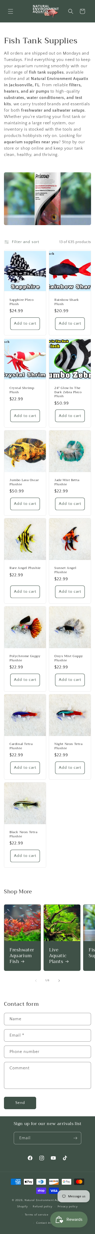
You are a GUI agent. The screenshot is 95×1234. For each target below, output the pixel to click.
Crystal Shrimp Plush (22, 390)
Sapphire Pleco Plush (22, 302)
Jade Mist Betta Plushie (66, 482)
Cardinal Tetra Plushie (21, 746)
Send (20, 1102)
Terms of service (37, 1214)
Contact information (50, 1222)
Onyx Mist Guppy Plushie (68, 658)
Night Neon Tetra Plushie (68, 746)
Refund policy (43, 1206)
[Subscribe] (75, 1138)
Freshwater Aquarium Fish (22, 956)
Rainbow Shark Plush (66, 302)
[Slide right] (59, 980)
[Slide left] (36, 980)
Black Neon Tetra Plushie (23, 834)
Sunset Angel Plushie (65, 570)
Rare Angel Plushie (25, 568)
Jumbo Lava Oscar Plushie (24, 482)
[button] (10, 11)
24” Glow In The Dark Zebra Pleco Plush (68, 392)
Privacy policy (68, 1206)
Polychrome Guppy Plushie (25, 658)
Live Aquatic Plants (57, 956)
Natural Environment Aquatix (45, 1200)
